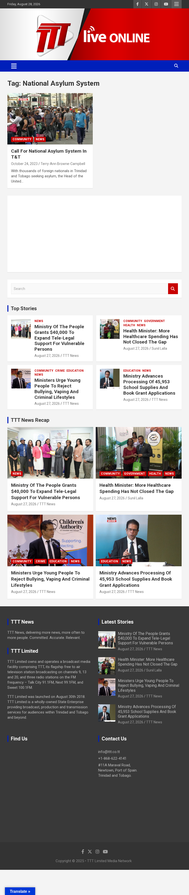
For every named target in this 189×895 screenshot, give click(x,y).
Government (154, 321)
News (40, 139)
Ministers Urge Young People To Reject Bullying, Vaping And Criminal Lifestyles (57, 388)
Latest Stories (118, 622)
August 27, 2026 (47, 356)
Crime (60, 370)
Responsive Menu (176, 4)
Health (129, 325)
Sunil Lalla (159, 348)
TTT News (71, 356)
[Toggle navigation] (13, 66)
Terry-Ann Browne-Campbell (63, 164)
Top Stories (24, 308)
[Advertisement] (94, 233)
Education (75, 370)
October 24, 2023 (24, 164)
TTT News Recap (30, 420)
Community (22, 139)
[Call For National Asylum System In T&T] (50, 118)
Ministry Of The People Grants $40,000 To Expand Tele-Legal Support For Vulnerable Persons (59, 338)
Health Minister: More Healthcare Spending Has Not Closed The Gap (150, 336)
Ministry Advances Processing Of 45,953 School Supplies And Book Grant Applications (149, 384)
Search (173, 288)
